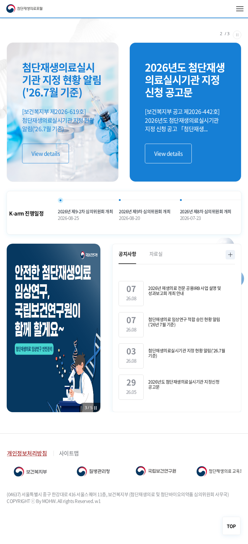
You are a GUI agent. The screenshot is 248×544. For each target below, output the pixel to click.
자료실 (156, 253)
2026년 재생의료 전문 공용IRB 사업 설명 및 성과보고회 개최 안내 (184, 290)
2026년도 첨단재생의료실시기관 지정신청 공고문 (183, 384)
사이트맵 (69, 453)
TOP (231, 526)
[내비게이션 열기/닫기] (239, 8)
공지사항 (127, 253)
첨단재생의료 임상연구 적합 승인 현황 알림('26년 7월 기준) (184, 322)
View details (45, 153)
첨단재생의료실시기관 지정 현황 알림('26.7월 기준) (186, 353)
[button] (86, 407)
